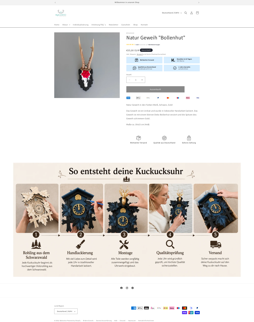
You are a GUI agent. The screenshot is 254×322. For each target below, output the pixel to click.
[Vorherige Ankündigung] (55, 2)
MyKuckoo (63, 321)
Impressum (132, 320)
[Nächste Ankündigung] (199, 2)
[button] (66, 24)
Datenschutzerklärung (104, 320)
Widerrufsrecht (88, 320)
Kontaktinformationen (146, 320)
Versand (140, 54)
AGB (115, 320)
